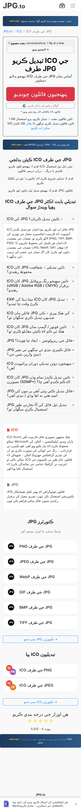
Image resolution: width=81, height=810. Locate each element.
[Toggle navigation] (73, 5)
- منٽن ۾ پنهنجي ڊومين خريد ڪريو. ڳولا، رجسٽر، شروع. (41, 21)
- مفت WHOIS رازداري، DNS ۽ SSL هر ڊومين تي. (40, 144)
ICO (19, 31)
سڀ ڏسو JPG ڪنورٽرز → (40, 639)
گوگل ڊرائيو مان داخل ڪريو (43, 105)
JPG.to (7, 31)
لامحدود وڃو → (40, 49)
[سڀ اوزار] (62, 5)
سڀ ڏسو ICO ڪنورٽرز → (40, 702)
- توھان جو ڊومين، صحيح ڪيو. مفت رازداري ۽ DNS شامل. (40, 741)
